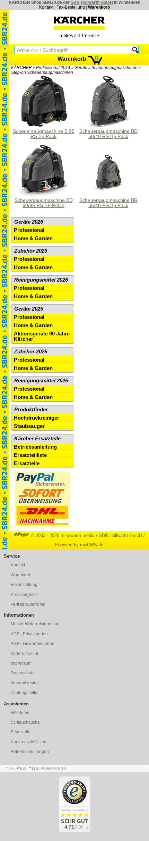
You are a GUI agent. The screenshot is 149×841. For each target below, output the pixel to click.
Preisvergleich (24, 594)
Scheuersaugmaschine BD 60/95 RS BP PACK (44, 203)
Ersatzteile (27, 463)
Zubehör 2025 (30, 351)
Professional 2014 (53, 67)
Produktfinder (31, 409)
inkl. (12, 768)
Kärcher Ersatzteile (37, 438)
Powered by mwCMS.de (79, 544)
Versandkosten (25, 683)
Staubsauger (29, 426)
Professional (29, 230)
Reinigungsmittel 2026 (41, 280)
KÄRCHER (21, 67)
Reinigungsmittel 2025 (41, 380)
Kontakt (46, 7)
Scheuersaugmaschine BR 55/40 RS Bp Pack (108, 203)
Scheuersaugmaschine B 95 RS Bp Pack (43, 134)
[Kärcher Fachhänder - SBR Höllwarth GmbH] (79, 27)
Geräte (80, 67)
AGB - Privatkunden (29, 634)
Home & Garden (33, 238)
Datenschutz (22, 673)
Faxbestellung (24, 584)
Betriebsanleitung (35, 447)
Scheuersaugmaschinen (114, 67)
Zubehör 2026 (30, 251)
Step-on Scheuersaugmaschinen (42, 72)
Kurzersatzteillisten (28, 742)
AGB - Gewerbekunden (32, 643)
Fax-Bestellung (70, 7)
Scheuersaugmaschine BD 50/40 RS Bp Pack (108, 134)
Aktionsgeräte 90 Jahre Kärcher (42, 336)
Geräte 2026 (28, 222)
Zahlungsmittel (24, 692)
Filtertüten (20, 712)
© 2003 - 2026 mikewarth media (62, 535)
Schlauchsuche (25, 722)
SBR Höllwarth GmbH (92, 2)
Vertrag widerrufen (28, 604)
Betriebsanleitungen (30, 751)
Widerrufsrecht (24, 653)
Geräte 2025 (28, 309)
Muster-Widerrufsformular (35, 624)
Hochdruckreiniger (36, 418)
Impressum (21, 663)
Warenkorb (99, 7)
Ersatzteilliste (30, 455)
